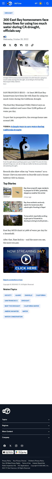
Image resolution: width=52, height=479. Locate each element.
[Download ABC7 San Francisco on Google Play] (21, 452)
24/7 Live (17, 3)
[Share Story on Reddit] (16, 45)
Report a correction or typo (12, 280)
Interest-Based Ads (39, 463)
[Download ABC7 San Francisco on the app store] (8, 452)
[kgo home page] (6, 411)
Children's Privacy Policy (36, 461)
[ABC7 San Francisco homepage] (9, 3)
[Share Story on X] (10, 45)
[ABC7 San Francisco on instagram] (16, 445)
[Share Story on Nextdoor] (21, 45)
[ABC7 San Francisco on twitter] (10, 445)
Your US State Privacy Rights (11, 463)
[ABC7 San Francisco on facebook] (4, 445)
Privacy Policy (6, 461)
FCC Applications (23, 465)
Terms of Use (26, 463)
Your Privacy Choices (19, 461)
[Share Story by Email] (27, 45)
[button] (3, 3)
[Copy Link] (32, 45)
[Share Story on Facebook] (4, 45)
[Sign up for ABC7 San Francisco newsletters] (22, 445)
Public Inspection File (9, 465)
